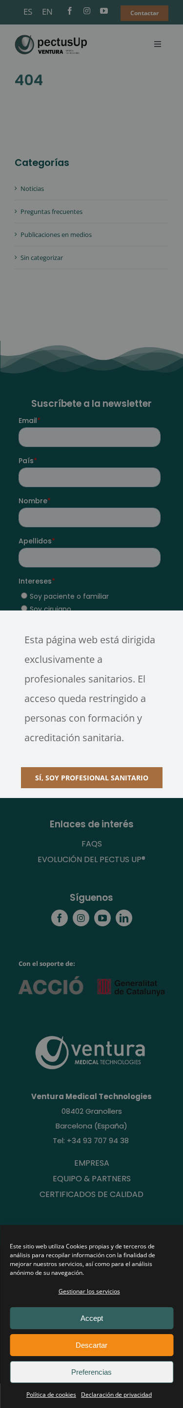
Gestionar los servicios (89, 1291)
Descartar (91, 1345)
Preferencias (91, 1372)
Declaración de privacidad (116, 1394)
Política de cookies (51, 1394)
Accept (92, 1318)
